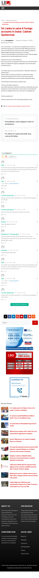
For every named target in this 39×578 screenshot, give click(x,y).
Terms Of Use (25, 553)
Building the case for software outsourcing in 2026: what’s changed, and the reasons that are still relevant (24, 476)
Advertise (23, 540)
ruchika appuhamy (14, 183)
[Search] (35, 323)
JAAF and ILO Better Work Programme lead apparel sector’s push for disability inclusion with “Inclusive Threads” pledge (23, 467)
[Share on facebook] (9, 316)
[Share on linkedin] (13, 316)
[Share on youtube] (21, 316)
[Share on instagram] (25, 316)
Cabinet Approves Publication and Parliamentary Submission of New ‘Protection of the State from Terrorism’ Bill (23, 484)
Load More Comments (19, 304)
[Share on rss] (33, 316)
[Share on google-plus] (17, 316)
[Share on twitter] (5, 316)
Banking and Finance (11, 20)
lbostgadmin (9, 40)
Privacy (23, 550)
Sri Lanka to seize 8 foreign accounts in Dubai (18, 106)
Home (2, 20)
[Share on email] (29, 316)
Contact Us (24, 543)
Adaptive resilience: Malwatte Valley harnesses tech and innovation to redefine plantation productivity (22, 458)
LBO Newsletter (25, 547)
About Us (23, 536)
